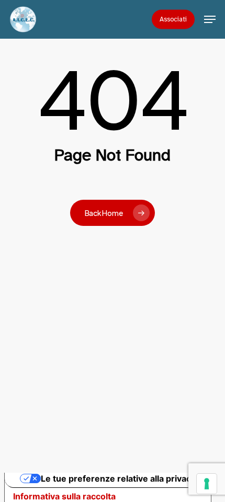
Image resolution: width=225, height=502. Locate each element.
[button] (210, 19)
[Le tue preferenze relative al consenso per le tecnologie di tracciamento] (207, 484)
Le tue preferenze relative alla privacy (118, 478)
